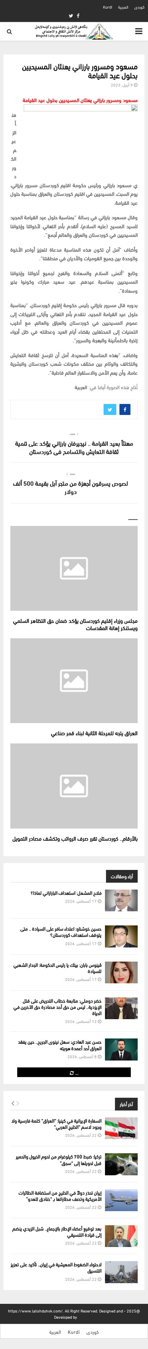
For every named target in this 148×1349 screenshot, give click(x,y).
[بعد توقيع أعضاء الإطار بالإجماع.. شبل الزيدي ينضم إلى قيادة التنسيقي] (121, 1236)
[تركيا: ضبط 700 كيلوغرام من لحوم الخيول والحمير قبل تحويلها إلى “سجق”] (121, 1164)
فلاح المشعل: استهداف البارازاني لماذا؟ (66, 892)
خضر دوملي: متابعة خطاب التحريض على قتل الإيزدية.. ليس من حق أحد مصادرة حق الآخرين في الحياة (57, 1006)
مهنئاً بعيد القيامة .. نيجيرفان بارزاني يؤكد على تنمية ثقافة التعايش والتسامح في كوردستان (74, 447)
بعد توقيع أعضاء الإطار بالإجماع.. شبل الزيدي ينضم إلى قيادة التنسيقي (57, 1231)
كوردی (139, 7)
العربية (123, 7)
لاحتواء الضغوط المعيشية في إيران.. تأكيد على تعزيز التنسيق (56, 1267)
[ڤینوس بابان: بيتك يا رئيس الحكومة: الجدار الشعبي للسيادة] (121, 972)
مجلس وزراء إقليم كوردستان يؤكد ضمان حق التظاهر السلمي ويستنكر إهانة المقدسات (75, 623)
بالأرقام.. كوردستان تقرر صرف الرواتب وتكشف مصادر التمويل (75, 838)
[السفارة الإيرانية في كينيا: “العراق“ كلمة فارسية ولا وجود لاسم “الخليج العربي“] (121, 1128)
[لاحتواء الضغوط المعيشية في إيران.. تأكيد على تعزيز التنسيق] (121, 1272)
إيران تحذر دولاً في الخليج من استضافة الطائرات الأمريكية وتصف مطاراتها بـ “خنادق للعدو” (60, 1195)
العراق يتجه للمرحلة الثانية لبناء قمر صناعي (94, 733)
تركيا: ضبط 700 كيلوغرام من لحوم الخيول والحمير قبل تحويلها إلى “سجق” (59, 1159)
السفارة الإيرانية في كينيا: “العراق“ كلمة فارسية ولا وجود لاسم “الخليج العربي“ (56, 1123)
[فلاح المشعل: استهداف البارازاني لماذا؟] (121, 900)
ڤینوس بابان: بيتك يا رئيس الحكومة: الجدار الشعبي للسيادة (57, 967)
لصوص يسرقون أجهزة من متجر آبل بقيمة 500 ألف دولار (70, 487)
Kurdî (107, 7)
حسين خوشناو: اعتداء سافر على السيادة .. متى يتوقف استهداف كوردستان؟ (61, 931)
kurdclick (86, 1317)
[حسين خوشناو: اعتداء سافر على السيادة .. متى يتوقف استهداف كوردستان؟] (121, 936)
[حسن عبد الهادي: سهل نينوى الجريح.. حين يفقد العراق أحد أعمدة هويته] (121, 1049)
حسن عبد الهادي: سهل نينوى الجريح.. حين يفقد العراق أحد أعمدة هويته (60, 1044)
